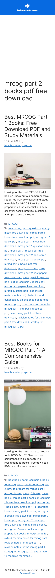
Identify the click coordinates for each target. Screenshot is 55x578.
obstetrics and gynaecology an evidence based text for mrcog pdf (26, 300)
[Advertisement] (27, 43)
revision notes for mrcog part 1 (22, 542)
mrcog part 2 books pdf (31, 259)
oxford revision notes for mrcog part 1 (26, 538)
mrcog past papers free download (24, 286)
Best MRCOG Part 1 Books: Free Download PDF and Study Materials (27, 126)
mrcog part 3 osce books (19, 529)
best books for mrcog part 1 (24, 479)
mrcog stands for (37, 533)
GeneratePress (27, 573)
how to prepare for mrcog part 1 (26, 488)
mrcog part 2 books (24, 511)
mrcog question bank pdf (19, 290)
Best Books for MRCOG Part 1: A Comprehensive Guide (24, 353)
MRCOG (13, 223)
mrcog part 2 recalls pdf (30, 281)
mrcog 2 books (31, 493)
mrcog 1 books (13, 493)
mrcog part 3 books (34, 524)
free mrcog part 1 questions (24, 228)
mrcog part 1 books (24, 497)
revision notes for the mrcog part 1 (24, 547)
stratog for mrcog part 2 (18, 551)
